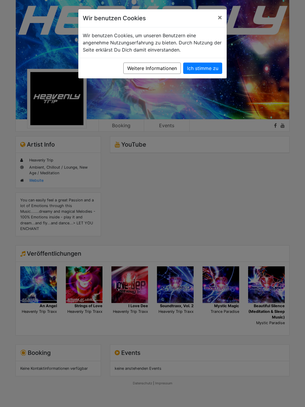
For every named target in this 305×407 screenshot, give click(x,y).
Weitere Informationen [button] (152, 68)
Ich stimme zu (202, 68)
